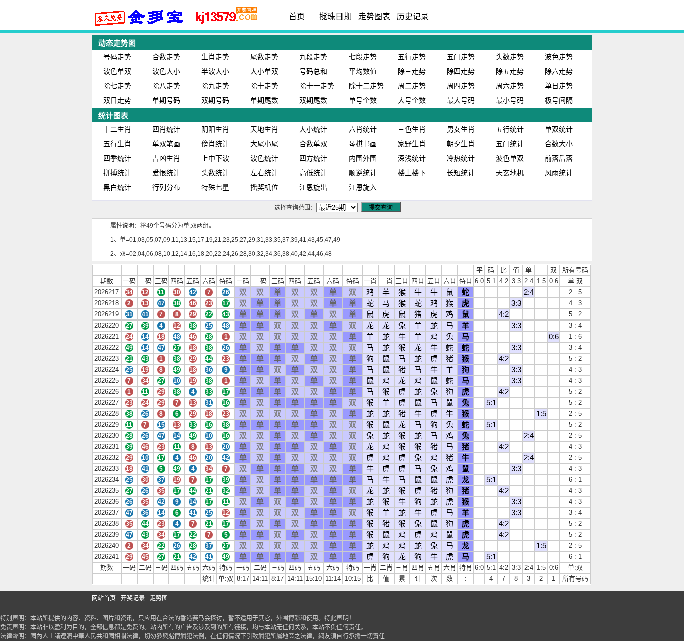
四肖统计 (166, 129)
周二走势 (412, 86)
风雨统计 (559, 173)
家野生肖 (412, 144)
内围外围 (363, 158)
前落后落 (559, 158)
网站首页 (104, 598)
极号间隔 (559, 100)
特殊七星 (215, 187)
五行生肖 (117, 144)
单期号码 (166, 100)
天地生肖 (264, 129)
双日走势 (117, 100)
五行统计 (510, 129)
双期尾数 (313, 100)
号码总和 (313, 71)
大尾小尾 (264, 144)
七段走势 (363, 57)
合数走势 (166, 57)
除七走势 (117, 86)
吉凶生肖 (166, 158)
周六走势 (510, 86)
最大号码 (461, 100)
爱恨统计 (166, 173)
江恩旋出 (313, 187)
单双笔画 (166, 144)
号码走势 (117, 57)
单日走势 (559, 86)
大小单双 (264, 71)
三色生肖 (412, 129)
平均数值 (363, 71)
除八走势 (166, 86)
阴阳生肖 (215, 129)
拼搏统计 (117, 173)
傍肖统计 (215, 144)
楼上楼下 (412, 173)
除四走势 (461, 71)
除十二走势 (366, 86)
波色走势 (559, 57)
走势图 (159, 598)
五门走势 (461, 57)
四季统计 (117, 158)
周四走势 (461, 86)
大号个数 (412, 100)
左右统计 (264, 173)
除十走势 (264, 86)
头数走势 (510, 57)
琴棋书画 (363, 144)
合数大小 (559, 144)
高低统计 (313, 173)
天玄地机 (510, 173)
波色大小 (166, 71)
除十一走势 (316, 86)
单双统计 (559, 129)
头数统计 (215, 173)
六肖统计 (363, 129)
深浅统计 (412, 158)
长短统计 (461, 173)
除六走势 (559, 71)
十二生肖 (117, 129)
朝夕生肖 (461, 144)
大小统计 (313, 129)
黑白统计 (117, 187)
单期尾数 (264, 100)
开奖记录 (133, 598)
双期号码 (215, 100)
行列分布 (166, 187)
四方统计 (313, 158)
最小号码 (510, 100)
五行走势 (412, 57)
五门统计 (510, 144)
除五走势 (510, 71)
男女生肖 (461, 129)
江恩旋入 (363, 187)
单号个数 (363, 100)
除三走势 (412, 71)
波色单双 (117, 71)
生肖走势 (215, 57)
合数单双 (313, 144)
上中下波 (215, 158)
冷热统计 (461, 158)
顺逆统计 (363, 173)
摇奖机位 (264, 187)
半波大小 (215, 71)
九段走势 (313, 57)
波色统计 (264, 158)
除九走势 (215, 86)
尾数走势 (264, 57)
